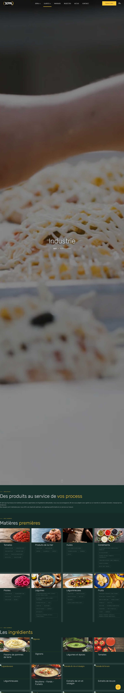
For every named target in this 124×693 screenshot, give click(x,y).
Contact (85, 3)
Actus (76, 3)
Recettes (67, 3)
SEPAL (37, 3)
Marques (57, 3)
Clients (47, 3)
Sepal (55, 248)
